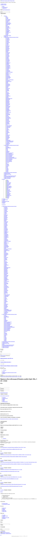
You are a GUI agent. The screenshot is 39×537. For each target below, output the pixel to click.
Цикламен (7, 136)
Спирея (5, 298)
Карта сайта (4, 510)
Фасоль (7, 171)
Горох (7, 149)
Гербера (7, 57)
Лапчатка (7, 90)
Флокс (7, 133)
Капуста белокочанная (9, 152)
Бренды (3, 179)
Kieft (7, 25)
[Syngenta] (8, 192)
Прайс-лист (6, 36)
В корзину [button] (2, 388)
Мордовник (8, 104)
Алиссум (7, 40)
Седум (7, 128)
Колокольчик (8, 84)
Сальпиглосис (8, 126)
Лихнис (7, 94)
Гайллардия (8, 52)
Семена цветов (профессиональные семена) (11, 37)
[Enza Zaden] (8, 183)
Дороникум (8, 70)
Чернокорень (8, 140)
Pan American (8, 27)
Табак (7, 130)
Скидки (3, 200)
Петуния (7, 116)
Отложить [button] (9, 460)
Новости (3, 508)
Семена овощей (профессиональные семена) (11, 145)
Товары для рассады (7, 177)
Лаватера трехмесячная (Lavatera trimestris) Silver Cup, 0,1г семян (9, 471)
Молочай (7, 102)
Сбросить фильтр (3, 355)
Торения (7, 131)
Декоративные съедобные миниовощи (10, 172)
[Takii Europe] (8, 193)
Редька (7, 168)
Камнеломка (6, 247)
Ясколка (7, 144)
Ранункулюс (8, 121)
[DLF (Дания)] (8, 182)
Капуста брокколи (9, 153)
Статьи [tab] (3, 400)
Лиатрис (7, 92)
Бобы (7, 148)
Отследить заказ (5, 503)
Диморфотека (8, 67)
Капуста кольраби (9, 156)
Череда (7, 139)
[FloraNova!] (8, 184)
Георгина (7, 56)
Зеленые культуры (7, 173)
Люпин (7, 96)
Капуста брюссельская (9, 154)
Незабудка (7, 107)
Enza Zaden (8, 20)
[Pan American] (8, 191)
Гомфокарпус (8, 62)
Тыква (7, 170)
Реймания (7, 123)
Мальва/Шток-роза (9, 98)
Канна (7, 78)
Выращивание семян (5, 201)
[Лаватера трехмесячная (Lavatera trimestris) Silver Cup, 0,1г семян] (11, 469)
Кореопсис (8, 85)
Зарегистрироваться (6, 532)
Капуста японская (9, 161)
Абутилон (5, 207)
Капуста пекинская (9, 158)
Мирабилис (8, 101)
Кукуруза (7, 162)
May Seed (7, 26)
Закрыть (2, 436)
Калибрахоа (8, 76)
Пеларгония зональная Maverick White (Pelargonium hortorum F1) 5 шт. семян (11, 486)
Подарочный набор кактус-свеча (9, 176)
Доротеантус (8, 71)
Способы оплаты (5, 199)
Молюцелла (8, 103)
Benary (7, 17)
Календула (8, 75)
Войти (3, 6)
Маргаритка (8, 99)
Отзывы (3, 509)
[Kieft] (7, 188)
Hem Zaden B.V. (8, 23)
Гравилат (7, 64)
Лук (6, 163)
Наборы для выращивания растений (10, 175)
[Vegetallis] (8, 194)
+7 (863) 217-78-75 (3, 4)
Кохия (7, 87)
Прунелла (7, 120)
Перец (7, 166)
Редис (7, 167)
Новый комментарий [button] (4, 421)
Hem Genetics (8, 22)
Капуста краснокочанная (10, 157)
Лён (6, 91)
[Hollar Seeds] (8, 187)
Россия (7, 33)
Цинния (7, 138)
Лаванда (7, 89)
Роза (7, 124)
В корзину (2, 460)
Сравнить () (4, 8)
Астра (7, 44)
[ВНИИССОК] (8, 195)
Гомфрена (7, 63)
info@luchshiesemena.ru (6, 9)
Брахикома (8, 48)
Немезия (7, 108)
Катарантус (8, 80)
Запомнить (3, 530)
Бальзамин (8, 45)
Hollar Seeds (8, 24)
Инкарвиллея (8, 73)
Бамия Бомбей (8, 147)
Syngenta (7, 29)
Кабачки (5, 321)
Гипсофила (8, 60)
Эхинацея (7, 142)
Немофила (7, 109)
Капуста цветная (9, 160)
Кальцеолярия (8, 77)
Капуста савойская (9, 159)
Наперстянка (8, 106)
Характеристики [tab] (5, 398)
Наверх (1, 491)
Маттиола (7, 100)
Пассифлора (8, 113)
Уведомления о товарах (6, 504)
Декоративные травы (7, 174)
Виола (7, 51)
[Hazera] (7, 185)
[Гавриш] (7, 196)
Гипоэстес (7, 59)
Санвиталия (8, 127)
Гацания (7, 54)
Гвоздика (5, 224)
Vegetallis (7, 31)
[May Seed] (8, 189)
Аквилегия (8, 39)
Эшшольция (8, 143)
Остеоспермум (6, 281)
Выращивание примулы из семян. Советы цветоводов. (9, 418)
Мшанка (7, 105)
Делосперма (8, 65)
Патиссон (7, 165)
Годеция (7, 61)
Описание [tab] (4, 397)
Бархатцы (7, 46)
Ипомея (7, 74)
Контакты (3, 202)
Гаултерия (7, 53)
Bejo (7, 16)
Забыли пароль (2, 531)
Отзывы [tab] (3, 399)
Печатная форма (5, 401)
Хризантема (6, 304)
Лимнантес (8, 93)
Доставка (3, 198)
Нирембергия (8, 110)
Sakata (7, 34)
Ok (0, 535)
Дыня (7, 150)
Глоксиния (6, 230)
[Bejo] (7, 180)
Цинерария (8, 137)
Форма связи (4, 511)
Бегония (7, 47)
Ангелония (8, 42)
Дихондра (7, 68)
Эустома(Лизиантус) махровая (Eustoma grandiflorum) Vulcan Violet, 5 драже (11, 449)
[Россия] (7, 197)
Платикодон (8, 117)
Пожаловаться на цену (4, 392)
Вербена (7, 50)
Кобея (7, 82)
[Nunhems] (8, 190)
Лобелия (5, 264)
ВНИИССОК (8, 32)
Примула (7, 119)
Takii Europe (8, 30)
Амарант (7, 41)
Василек (7, 49)
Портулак (7, 118)
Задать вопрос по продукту (4, 395)
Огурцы (7, 164)
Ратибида (7, 122)
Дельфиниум (8, 66)
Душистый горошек (7, 241)
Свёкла (5, 338)
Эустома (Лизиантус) (9, 141)
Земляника (8, 151)
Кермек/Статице (8, 81)
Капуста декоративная (9, 79)
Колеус (7, 83)
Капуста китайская (9, 155)
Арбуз (5, 315)
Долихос (7, 69)
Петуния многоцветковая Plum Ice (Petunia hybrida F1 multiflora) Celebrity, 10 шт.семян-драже (13, 456)
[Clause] (7, 181)
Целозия (7, 135)
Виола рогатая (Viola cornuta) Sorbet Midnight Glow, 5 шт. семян (9, 478)
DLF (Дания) (8, 19)
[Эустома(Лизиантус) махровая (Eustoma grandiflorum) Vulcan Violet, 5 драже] (13, 447)
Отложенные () (5, 7)
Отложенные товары (7, 35)
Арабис (7, 43)
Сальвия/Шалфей (9, 125)
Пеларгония (8, 114)
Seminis (7, 28)
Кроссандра (8, 88)
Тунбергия (8, 132)
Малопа (7, 97)
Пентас (7, 115)
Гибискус (7, 58)
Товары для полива (7, 178)
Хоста (7, 134)
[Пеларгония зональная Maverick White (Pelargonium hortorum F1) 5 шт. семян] (13, 484)
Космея (7, 86)
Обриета (7, 111)
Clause (7, 18)
